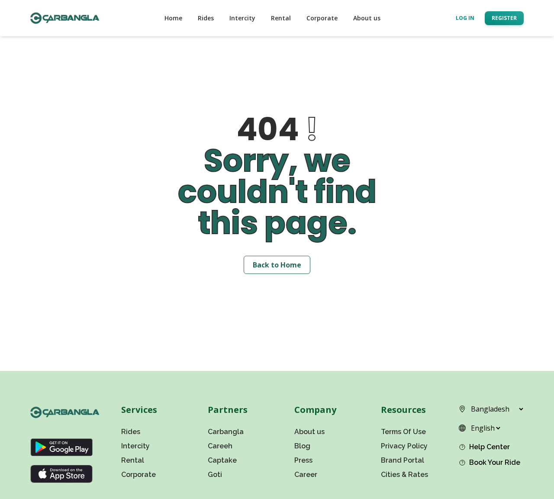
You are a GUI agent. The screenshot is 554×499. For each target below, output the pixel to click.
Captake (222, 460)
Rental (132, 460)
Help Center (489, 447)
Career (305, 474)
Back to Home (277, 265)
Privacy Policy (404, 446)
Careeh (220, 446)
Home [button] (173, 18)
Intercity (135, 446)
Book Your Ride (494, 462)
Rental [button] (281, 18)
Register (504, 18)
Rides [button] (206, 18)
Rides (130, 432)
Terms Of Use (403, 432)
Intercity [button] (242, 18)
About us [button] (366, 18)
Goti (215, 474)
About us (309, 432)
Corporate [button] (322, 18)
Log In (465, 18)
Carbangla (226, 432)
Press (303, 460)
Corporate (138, 474)
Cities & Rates (404, 474)
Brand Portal (402, 460)
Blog (302, 446)
